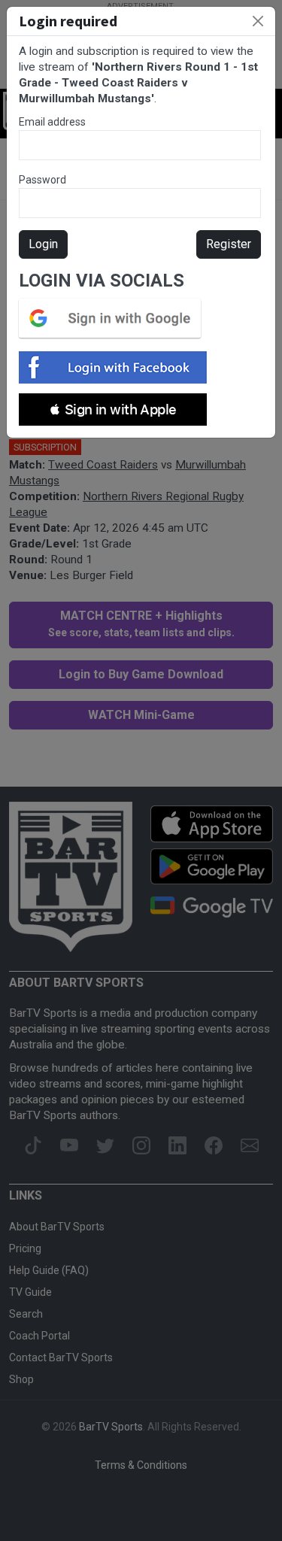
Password (42, 180)
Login (43, 244)
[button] (113, 409)
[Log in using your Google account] (114, 318)
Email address (52, 122)
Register (228, 244)
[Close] (258, 21)
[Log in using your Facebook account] (117, 367)
